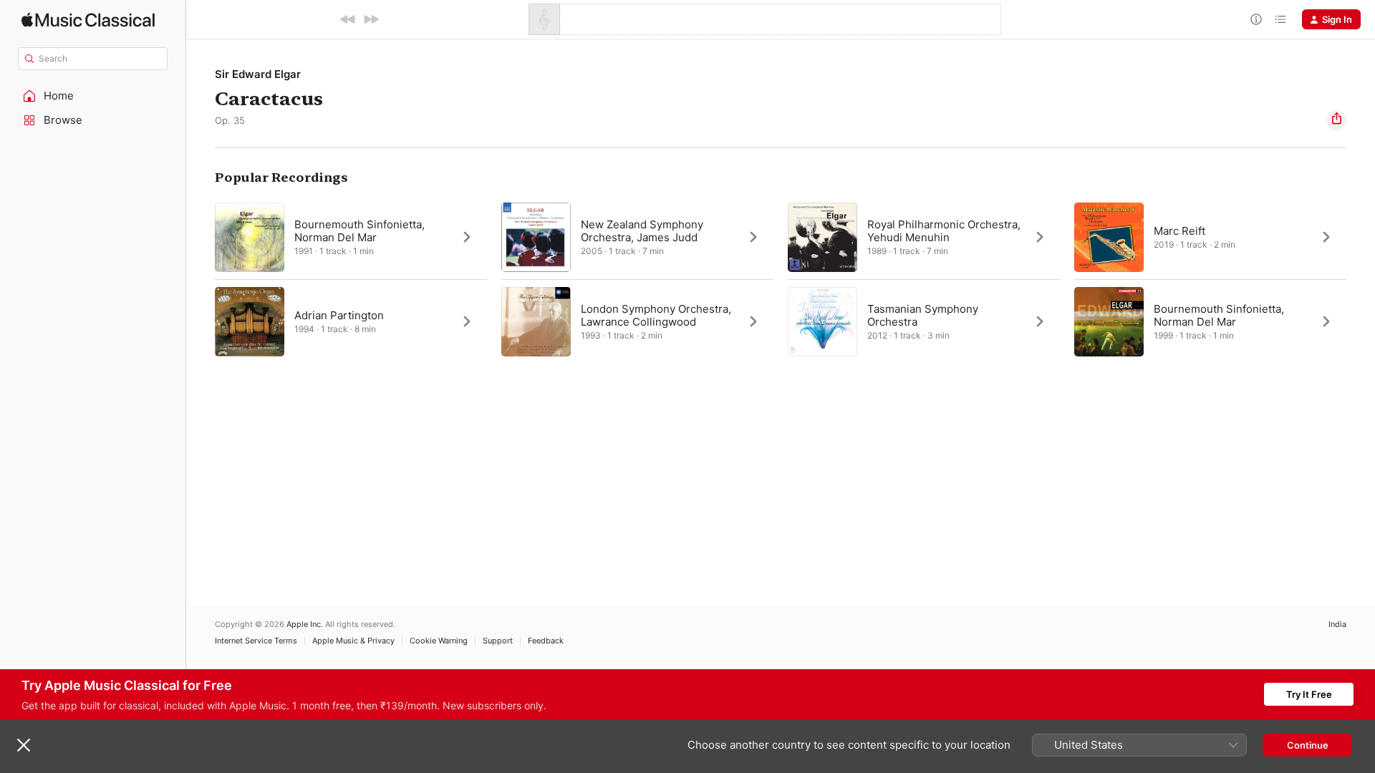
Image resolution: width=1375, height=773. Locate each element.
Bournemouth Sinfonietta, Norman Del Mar (359, 231)
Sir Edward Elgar (258, 74)
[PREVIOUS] (348, 19)
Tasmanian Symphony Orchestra (922, 315)
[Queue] (1280, 19)
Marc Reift (1179, 231)
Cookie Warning (439, 641)
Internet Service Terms (256, 641)
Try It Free (1309, 694)
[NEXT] (371, 19)
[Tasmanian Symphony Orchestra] (924, 321)
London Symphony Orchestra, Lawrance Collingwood (656, 315)
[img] (88, 19)
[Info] (1256, 19)
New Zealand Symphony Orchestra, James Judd (642, 231)
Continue (1307, 745)
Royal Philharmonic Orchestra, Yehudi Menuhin (944, 231)
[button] (93, 96)
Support (498, 641)
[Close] (23, 745)
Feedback (546, 641)
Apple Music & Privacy (353, 641)
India (1337, 624)
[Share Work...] (1336, 120)
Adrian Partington (339, 315)
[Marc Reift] (1210, 237)
